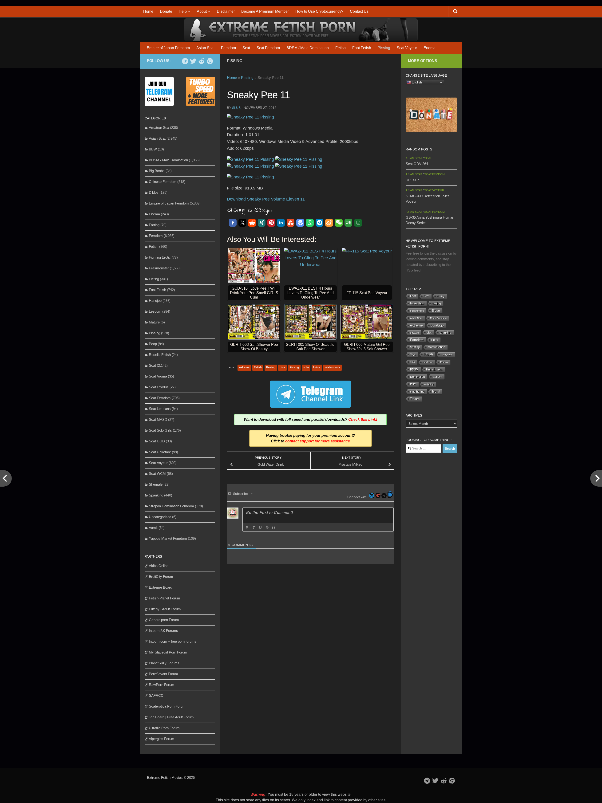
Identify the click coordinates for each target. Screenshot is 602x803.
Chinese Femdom (162, 182)
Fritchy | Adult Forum (165, 609)
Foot (413, 296)
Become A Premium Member (265, 11)
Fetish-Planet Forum (164, 598)
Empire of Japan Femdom (168, 48)
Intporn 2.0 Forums (163, 631)
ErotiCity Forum (161, 577)
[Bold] (247, 528)
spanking (445, 332)
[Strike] (267, 528)
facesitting (417, 303)
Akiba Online (158, 566)
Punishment (434, 369)
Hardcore (427, 362)
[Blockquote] (273, 528)
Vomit (153, 528)
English (416, 82)
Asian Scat (205, 48)
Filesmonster (159, 268)
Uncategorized (160, 517)
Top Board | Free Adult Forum (171, 717)
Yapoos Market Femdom (168, 538)
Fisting (154, 279)
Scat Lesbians (160, 409)
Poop (153, 344)
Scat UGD (157, 441)
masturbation (436, 347)
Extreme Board (160, 587)
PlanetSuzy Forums (164, 663)
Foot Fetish (361, 48)
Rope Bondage (438, 318)
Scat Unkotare (160, 452)
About (202, 11)
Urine (316, 367)
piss (282, 367)
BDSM (414, 369)
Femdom (228, 48)
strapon (414, 332)
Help (183, 11)
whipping (429, 384)
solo (306, 367)
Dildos (153, 192)
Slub (236, 108)
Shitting (415, 347)
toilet (413, 384)
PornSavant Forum (163, 674)
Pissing (384, 48)
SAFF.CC (156, 695)
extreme (244, 367)
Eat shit (437, 376)
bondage (437, 325)
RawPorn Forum (161, 685)
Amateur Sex (159, 128)
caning (436, 303)
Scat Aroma (158, 376)
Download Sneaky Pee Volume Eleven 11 (266, 199)
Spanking (156, 495)
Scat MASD (158, 419)
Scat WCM (157, 474)
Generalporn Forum (164, 620)
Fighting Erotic (160, 257)
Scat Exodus (159, 387)
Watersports (332, 367)
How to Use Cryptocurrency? (319, 11)
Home (148, 11)
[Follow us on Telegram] (185, 61)
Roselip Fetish (160, 355)
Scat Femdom (268, 48)
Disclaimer (226, 11)
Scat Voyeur (407, 48)
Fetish (340, 48)
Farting (154, 225)
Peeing (270, 367)
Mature (154, 322)
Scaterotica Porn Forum (167, 706)
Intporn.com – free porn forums (172, 641)
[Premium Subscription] (209, 61)
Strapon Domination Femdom (171, 506)
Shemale (155, 484)
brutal (436, 391)
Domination (417, 376)
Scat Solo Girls (160, 430)
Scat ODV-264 (417, 164)
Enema (430, 48)
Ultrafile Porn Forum (164, 728)
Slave (436, 310)
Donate (166, 11)
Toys (413, 354)
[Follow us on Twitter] (193, 61)
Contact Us (359, 11)
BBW (153, 149)
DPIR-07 (412, 180)
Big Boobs (157, 171)
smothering (417, 391)
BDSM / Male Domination (307, 48)
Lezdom (155, 311)
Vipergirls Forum (161, 739)
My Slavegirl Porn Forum (168, 652)
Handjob (155, 301)
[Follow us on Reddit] (201, 61)
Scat (246, 48)
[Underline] (260, 528)
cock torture (417, 310)
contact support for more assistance (317, 441)
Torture (415, 399)
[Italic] (253, 528)
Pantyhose (446, 354)
